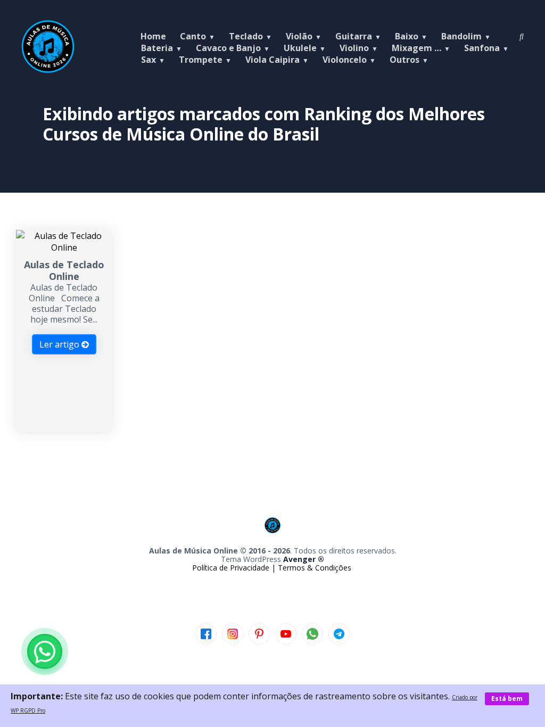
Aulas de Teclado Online (64, 270)
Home (153, 36)
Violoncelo (345, 59)
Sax (148, 59)
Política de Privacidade (231, 568)
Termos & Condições (314, 568)
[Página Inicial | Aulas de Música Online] (48, 70)
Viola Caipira (272, 59)
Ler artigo (60, 344)
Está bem (507, 698)
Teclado (246, 36)
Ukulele (300, 48)
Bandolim (461, 36)
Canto (193, 36)
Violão (299, 36)
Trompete (200, 59)
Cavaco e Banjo (228, 48)
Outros (404, 59)
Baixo (406, 36)
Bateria (157, 48)
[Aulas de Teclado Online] (63, 247)
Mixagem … (416, 48)
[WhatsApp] (44, 651)
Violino (354, 48)
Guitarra (353, 36)
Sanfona (482, 48)
